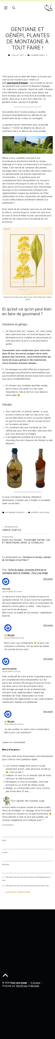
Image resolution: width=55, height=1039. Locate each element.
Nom (4, 840)
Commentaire (8, 825)
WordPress (21, 986)
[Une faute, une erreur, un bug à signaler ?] (6, 800)
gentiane (45, 512)
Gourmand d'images (14, 512)
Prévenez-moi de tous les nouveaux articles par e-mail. (27, 886)
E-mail (5, 852)
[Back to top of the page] (5, 977)
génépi (35, 512)
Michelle (35, 986)
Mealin (11, 635)
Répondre (48, 579)
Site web (5, 864)
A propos (35, 982)
